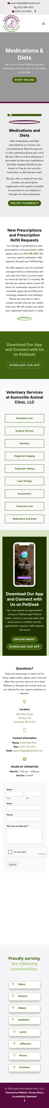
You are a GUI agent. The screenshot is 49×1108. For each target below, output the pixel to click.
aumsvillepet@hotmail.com (28, 750)
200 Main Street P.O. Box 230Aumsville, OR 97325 (24, 718)
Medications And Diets (24, 518)
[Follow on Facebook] (24, 1101)
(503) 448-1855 (28, 742)
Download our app (24, 365)
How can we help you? (18, 826)
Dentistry (24, 443)
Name (10, 789)
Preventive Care (24, 418)
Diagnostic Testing (24, 468)
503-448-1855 (31, 253)
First (8, 798)
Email (10, 803)
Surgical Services (24, 430)
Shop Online (24, 79)
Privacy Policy (36, 1092)
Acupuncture (24, 493)
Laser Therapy (24, 481)
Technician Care (24, 506)
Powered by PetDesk (16, 1092)
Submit (12, 864)
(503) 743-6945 (27, 746)
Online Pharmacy (24, 203)
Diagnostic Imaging (24, 455)
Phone (10, 814)
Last (27, 798)
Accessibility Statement (24, 1096)
